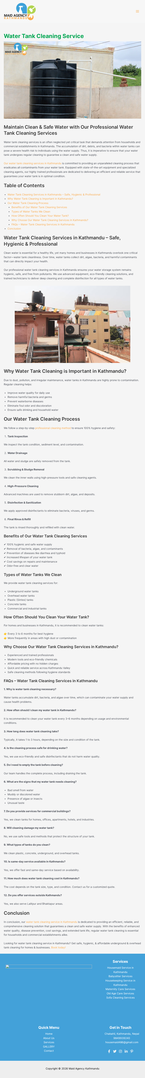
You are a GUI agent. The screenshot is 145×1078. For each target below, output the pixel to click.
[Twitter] (114, 1051)
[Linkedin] (126, 1051)
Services (49, 1042)
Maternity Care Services (120, 989)
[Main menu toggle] (137, 11)
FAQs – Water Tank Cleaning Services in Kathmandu (43, 224)
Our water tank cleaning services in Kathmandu (32, 163)
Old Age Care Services (120, 993)
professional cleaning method (53, 428)
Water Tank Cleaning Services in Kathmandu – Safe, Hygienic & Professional (54, 194)
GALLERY (49, 1046)
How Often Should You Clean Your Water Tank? (40, 215)
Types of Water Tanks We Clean (31, 211)
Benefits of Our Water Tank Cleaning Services (39, 207)
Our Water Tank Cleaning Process (28, 203)
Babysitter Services (120, 976)
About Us (48, 1038)
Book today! (58, 947)
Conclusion (14, 228)
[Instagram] (120, 1051)
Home (48, 1033)
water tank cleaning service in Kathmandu (51, 921)
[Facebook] (109, 1051)
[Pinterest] (131, 1051)
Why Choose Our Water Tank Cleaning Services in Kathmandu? (50, 220)
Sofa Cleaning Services (120, 997)
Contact (49, 1050)
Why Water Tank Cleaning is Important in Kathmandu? (40, 198)
